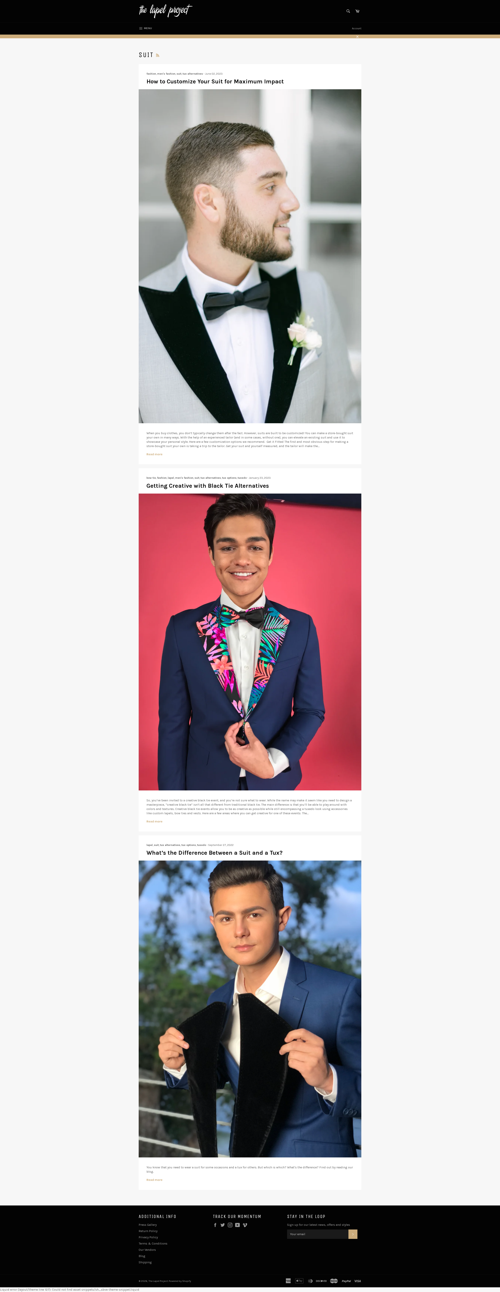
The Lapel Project (158, 1280)
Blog (142, 1256)
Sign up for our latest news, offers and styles (318, 1225)
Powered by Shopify (180, 1280)
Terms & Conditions (153, 1243)
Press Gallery (148, 1225)
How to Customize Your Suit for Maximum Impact (215, 81)
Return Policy (148, 1231)
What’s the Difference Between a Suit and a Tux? (214, 852)
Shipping (145, 1262)
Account (356, 28)
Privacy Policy (148, 1237)
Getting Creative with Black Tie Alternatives (207, 485)
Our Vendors (147, 1250)
